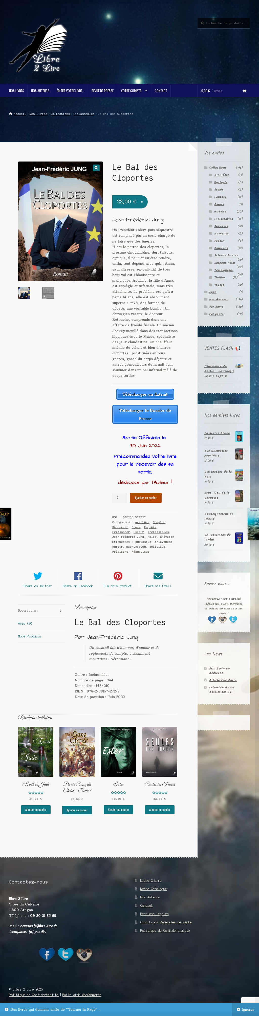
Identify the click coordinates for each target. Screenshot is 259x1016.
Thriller (219, 277)
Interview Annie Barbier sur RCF (221, 689)
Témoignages (223, 270)
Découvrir (120, 527)
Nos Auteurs (40, 90)
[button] (96, 168)
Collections (60, 113)
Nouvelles (221, 233)
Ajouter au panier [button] (35, 809)
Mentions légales (154, 914)
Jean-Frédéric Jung (128, 536)
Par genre (216, 314)
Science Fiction (226, 255)
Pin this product (118, 586)
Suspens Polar (224, 262)
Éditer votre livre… (70, 90)
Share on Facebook (78, 586)
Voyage (219, 284)
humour (117, 546)
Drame (136, 527)
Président (120, 551)
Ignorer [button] (248, 1009)
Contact (161, 90)
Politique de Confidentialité (165, 930)
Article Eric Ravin (222, 680)
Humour (139, 531)
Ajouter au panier (146, 497)
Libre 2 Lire (151, 880)
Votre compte (131, 90)
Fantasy (220, 197)
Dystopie (220, 182)
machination (136, 546)
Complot (159, 522)
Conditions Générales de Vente (166, 922)
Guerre (219, 204)
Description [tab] (28, 610)
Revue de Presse (103, 90)
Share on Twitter (38, 586)
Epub (212, 292)
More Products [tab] (29, 636)
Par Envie (216, 306)
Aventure (142, 522)
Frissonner (121, 531)
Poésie (219, 240)
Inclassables (84, 113)
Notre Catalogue (153, 889)
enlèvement (163, 541)
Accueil (20, 113)
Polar (152, 536)
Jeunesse (221, 226)
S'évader (167, 536)
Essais (218, 189)
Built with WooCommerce (81, 995)
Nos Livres (16, 90)
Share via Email (158, 586)
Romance (221, 248)
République (140, 551)
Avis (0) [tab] (25, 623)
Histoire (220, 211)
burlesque (143, 541)
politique (157, 546)
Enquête (150, 527)
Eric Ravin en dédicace (219, 670)
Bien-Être (221, 175)
